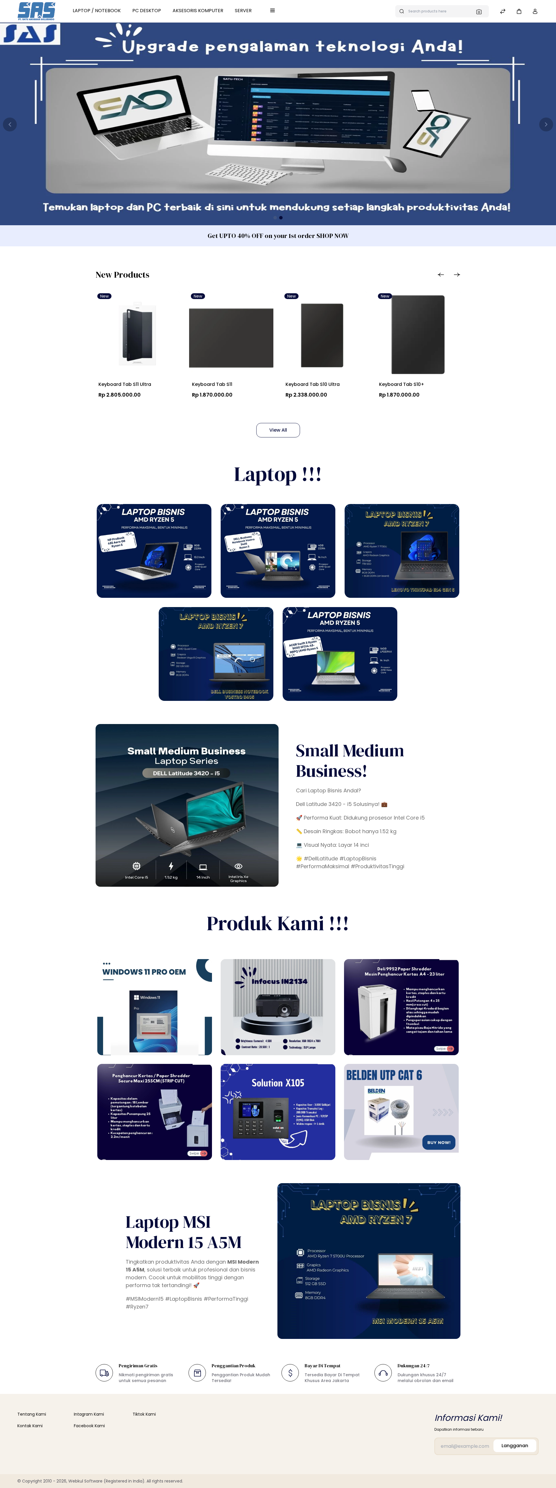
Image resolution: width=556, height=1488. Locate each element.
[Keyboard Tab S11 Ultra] (138, 335)
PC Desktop (146, 10)
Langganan (515, 1445)
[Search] (480, 11)
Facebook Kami (89, 1426)
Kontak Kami (30, 1426)
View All (278, 430)
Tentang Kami (31, 1414)
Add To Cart (125, 408)
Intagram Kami (89, 1414)
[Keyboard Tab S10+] (418, 335)
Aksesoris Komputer (198, 10)
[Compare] (502, 12)
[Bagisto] (36, 11)
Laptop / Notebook (97, 10)
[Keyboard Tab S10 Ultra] (325, 335)
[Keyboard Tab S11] (231, 335)
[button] (518, 11)
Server (243, 10)
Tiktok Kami (144, 1414)
